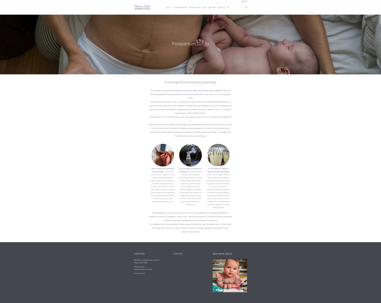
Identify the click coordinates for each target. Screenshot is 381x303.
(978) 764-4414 (139, 273)
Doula (167, 7)
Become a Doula (195, 7)
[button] (190, 158)
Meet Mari (211, 7)
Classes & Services (180, 7)
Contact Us (221, 7)
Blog (204, 7)
